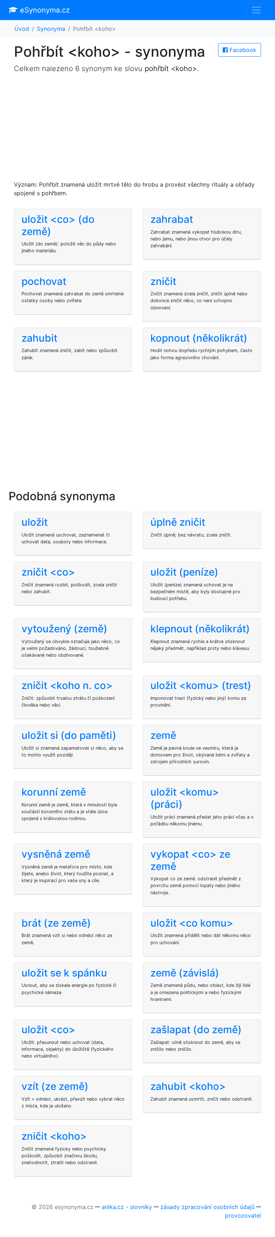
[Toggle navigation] (256, 10)
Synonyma (51, 28)
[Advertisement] (137, 130)
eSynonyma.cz (44, 10)
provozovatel (243, 1215)
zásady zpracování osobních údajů (207, 1206)
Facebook (242, 49)
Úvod (21, 28)
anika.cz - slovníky (127, 1206)
